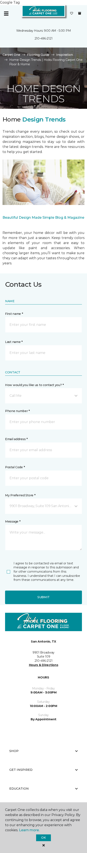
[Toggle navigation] (6, 13)
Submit (43, 597)
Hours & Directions (43, 665)
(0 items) (79, 13)
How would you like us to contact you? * (34, 385)
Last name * (14, 341)
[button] (43, 395)
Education (19, 788)
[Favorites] (72, 13)
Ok (43, 837)
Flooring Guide (38, 55)
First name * (14, 313)
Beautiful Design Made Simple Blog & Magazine (43, 218)
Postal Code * (15, 467)
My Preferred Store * (20, 495)
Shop (14, 751)
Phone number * (17, 410)
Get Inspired (21, 770)
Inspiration (64, 55)
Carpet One (11, 55)
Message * (12, 521)
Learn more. (29, 830)
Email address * (16, 439)
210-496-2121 (44, 38)
